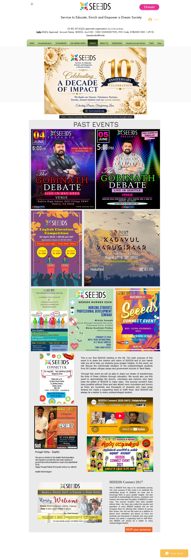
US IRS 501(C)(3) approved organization (87, 28)
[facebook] (133, 538)
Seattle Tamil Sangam (43, 472)
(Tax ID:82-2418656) (116, 29)
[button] (117, 43)
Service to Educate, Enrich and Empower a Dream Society (101, 17)
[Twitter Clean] (129, 538)
